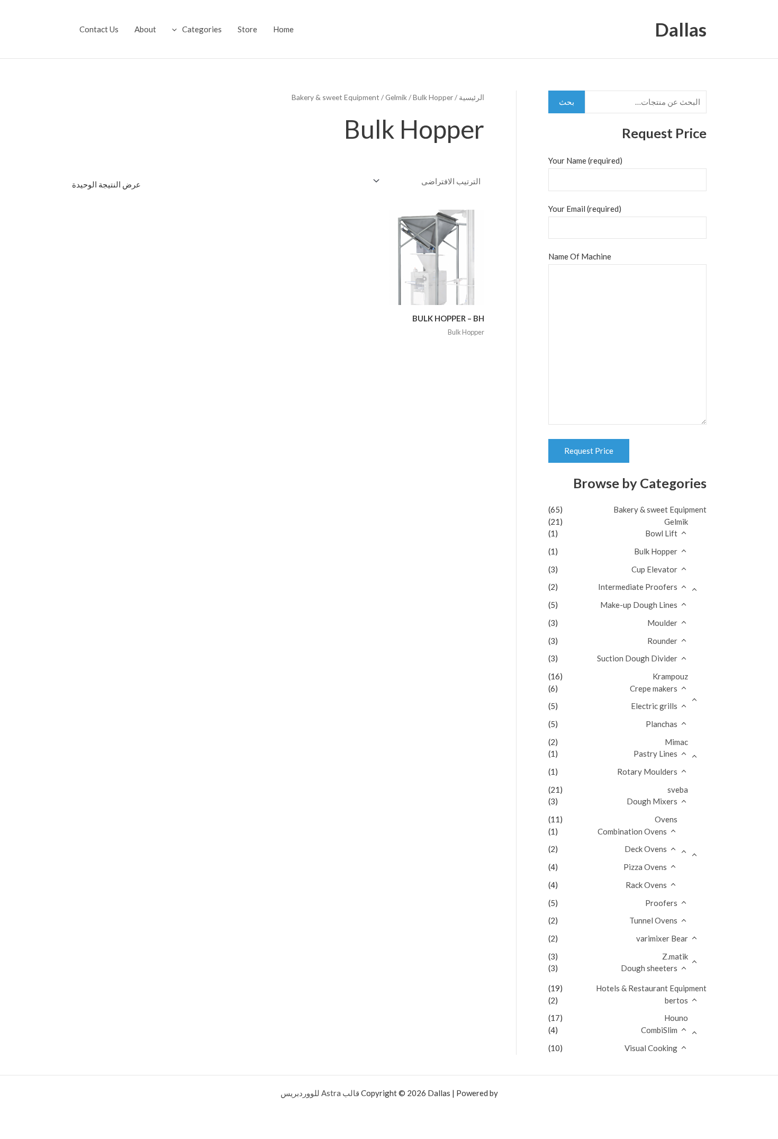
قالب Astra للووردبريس (320, 1093)
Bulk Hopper (655, 551)
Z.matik (675, 956)
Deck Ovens (646, 849)
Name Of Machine (579, 256)
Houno (676, 1018)
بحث (566, 101)
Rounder (662, 640)
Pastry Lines (655, 753)
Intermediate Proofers (637, 586)
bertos (676, 1000)
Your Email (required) (584, 208)
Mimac (676, 742)
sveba (677, 789)
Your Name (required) (585, 160)
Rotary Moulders (647, 771)
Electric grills (654, 706)
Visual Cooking (651, 1048)
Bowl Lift (661, 533)
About (145, 29)
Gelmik (676, 521)
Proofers (661, 903)
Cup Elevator (654, 569)
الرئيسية (471, 97)
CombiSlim (659, 1030)
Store (247, 29)
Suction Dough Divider (637, 658)
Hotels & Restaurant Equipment (651, 988)
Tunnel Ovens (653, 920)
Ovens (666, 819)
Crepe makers (653, 688)
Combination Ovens (632, 831)
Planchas (661, 724)
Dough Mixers (652, 801)
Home (283, 29)
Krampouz (670, 676)
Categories (202, 29)
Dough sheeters (649, 968)
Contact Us (99, 29)
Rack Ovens (646, 885)
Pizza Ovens (645, 867)
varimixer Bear (662, 938)
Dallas (681, 29)
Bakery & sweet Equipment (660, 509)
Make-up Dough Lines (638, 604)
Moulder (662, 622)
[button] (177, 29)
